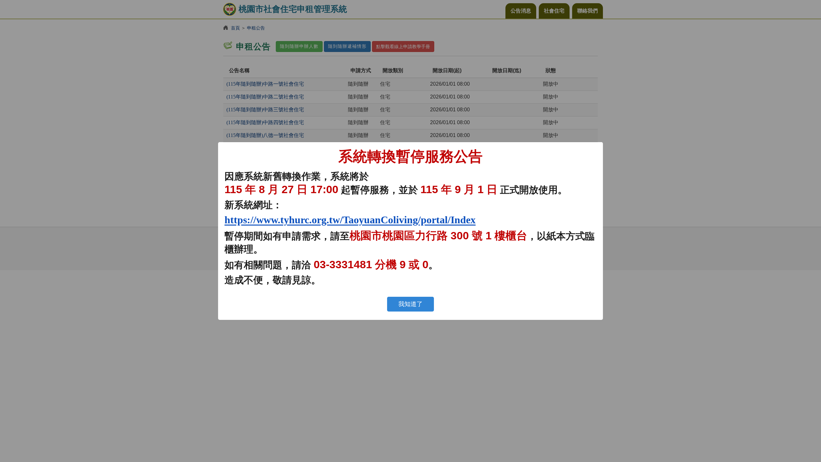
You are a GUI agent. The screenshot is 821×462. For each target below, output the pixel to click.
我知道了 (410, 304)
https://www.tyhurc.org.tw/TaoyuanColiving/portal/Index (350, 220)
